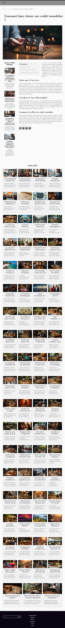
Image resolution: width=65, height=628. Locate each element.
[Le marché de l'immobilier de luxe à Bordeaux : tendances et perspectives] (10, 357)
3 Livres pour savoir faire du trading (10, 549)
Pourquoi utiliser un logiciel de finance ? (25, 434)
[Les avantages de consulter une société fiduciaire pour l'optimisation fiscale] (9, 71)
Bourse (32, 619)
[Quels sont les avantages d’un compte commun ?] (40, 403)
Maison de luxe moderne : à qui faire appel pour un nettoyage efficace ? (32, 597)
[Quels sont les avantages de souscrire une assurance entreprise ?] (10, 449)
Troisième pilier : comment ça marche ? (40, 226)
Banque (32, 617)
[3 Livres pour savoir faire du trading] (10, 541)
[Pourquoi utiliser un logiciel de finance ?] (25, 426)
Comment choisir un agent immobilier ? (10, 411)
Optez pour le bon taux (25, 67)
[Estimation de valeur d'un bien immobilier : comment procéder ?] (55, 564)
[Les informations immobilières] (55, 380)
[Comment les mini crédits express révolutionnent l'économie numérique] (40, 242)
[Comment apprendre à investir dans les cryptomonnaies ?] (10, 518)
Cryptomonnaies (32, 615)
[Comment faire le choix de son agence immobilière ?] (40, 380)
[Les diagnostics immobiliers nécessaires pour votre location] (25, 541)
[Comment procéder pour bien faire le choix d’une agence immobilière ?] (40, 541)
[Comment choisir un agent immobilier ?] (10, 403)
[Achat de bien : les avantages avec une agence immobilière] (55, 357)
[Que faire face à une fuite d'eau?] (40, 472)
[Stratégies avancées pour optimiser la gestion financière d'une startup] (9, 137)
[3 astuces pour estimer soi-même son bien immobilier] (10, 311)
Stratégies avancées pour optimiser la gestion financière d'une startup (10, 144)
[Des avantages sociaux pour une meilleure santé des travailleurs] (40, 265)
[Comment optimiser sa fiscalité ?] (12, 588)
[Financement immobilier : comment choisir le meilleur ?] (25, 380)
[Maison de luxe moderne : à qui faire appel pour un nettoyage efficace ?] (32, 588)
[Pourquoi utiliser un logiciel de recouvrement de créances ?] (40, 334)
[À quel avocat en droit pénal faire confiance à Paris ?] (9, 94)
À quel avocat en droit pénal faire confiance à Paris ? (9, 100)
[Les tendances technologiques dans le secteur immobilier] (25, 288)
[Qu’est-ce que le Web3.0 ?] (25, 518)
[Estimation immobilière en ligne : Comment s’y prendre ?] (10, 472)
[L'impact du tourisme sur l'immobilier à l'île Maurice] (10, 265)
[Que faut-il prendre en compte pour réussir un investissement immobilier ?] (55, 403)
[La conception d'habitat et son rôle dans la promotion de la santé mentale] (10, 242)
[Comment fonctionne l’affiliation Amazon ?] (25, 219)
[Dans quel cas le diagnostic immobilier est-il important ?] (55, 449)
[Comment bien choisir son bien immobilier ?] (10, 380)
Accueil (4, 9)
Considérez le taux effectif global (27, 70)
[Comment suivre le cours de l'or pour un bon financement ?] (40, 357)
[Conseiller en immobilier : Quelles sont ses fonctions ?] (55, 426)
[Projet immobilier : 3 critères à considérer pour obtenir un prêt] (55, 311)
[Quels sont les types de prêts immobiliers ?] (40, 564)
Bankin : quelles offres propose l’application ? (10, 572)
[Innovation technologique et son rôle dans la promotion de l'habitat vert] (55, 219)
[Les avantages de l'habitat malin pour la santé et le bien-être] (25, 242)
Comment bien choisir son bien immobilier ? (10, 388)
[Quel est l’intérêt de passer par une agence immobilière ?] (40, 495)
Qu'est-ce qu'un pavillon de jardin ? (10, 434)
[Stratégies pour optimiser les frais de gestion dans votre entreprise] (40, 196)
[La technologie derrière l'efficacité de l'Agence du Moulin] (55, 288)
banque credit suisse (35, 85)
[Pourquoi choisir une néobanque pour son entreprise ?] (25, 357)
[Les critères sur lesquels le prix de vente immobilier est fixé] (25, 472)
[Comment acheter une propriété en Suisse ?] (40, 518)
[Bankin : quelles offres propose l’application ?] (10, 564)
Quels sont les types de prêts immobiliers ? (40, 572)
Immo (32, 623)
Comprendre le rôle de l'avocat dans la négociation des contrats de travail (10, 121)
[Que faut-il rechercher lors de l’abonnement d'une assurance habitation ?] (40, 426)
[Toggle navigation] (4, 2)
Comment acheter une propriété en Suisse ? (40, 526)
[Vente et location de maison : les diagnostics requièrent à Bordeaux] (40, 449)
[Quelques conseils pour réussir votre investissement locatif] (40, 311)
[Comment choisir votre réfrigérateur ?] (52, 588)
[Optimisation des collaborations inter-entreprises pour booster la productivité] (10, 196)
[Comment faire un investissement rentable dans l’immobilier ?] (25, 495)
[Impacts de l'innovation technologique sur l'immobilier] (25, 265)
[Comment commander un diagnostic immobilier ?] (55, 472)
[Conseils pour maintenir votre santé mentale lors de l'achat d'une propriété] (55, 242)
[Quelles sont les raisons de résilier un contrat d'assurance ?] (25, 449)
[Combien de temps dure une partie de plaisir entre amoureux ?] (25, 403)
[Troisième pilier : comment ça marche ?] (40, 219)
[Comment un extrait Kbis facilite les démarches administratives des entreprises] (25, 196)
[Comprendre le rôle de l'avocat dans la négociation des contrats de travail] (9, 114)
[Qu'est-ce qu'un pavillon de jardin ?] (10, 426)
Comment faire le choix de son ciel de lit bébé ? (10, 503)
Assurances (32, 621)
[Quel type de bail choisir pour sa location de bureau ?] (55, 541)
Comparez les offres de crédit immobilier (29, 72)
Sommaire (24, 64)
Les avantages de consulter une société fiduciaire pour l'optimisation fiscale (9, 78)
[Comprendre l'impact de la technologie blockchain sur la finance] (10, 288)
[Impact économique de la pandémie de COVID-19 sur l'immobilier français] (40, 288)
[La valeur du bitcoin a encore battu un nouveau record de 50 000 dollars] (10, 219)
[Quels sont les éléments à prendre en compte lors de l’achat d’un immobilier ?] (55, 518)
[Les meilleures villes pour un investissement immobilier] (25, 311)
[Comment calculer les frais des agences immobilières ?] (55, 495)
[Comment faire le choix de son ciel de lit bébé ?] (10, 495)
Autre (9, 9)
